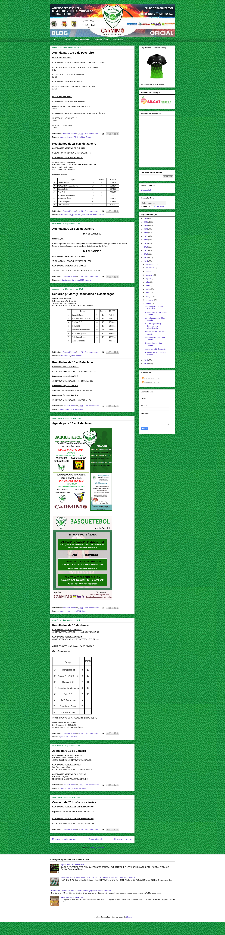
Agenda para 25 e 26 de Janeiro (73, 228)
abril (148, 293)
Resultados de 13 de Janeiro (71, 625)
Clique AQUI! (146, 190)
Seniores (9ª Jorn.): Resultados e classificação (83, 294)
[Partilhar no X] (112, 133)
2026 (146, 218)
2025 (146, 222)
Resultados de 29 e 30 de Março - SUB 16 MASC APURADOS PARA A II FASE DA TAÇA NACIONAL (99, 878)
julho (148, 282)
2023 (146, 229)
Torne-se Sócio (101, 39)
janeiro (149, 303)
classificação (65, 356)
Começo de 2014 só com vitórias (74, 802)
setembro (150, 275)
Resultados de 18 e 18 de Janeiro (74, 362)
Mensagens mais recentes (64, 839)
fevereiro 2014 (72, 137)
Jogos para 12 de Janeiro (69, 750)
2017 (146, 250)
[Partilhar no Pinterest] (117, 133)
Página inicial (95, 839)
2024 (146, 225)
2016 (146, 254)
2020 (146, 240)
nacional (85, 215)
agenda (63, 137)
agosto (149, 278)
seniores (79, 356)
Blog (55, 39)
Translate (160, 206)
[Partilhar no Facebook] (115, 133)
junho (148, 286)
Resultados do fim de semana (72, 897)
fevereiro (150, 300)
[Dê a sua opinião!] (110, 133)
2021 (146, 236)
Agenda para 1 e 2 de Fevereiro (73, 52)
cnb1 (73, 356)
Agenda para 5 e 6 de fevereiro (72, 865)
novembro (150, 268)
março (149, 296)
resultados (94, 215)
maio (148, 289)
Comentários (149, 382)
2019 (146, 243)
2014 (146, 261)
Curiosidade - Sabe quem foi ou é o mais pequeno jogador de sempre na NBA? (81, 891)
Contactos (118, 39)
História (66, 39)
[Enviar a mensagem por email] (107, 133)
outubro (149, 271)
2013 (146, 360)
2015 (146, 258)
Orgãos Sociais (82, 39)
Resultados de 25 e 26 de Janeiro (74, 143)
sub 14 (101, 215)
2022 (146, 233)
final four (82, 137)
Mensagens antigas (123, 839)
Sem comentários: (92, 134)
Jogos (88, 137)
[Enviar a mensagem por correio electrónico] (103, 134)
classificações (65, 215)
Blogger (129, 917)
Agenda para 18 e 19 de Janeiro (73, 423)
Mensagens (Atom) (97, 848)
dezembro (150, 264)
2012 (146, 364)
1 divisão (63, 280)
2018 (146, 247)
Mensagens (149, 378)
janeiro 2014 (76, 215)
